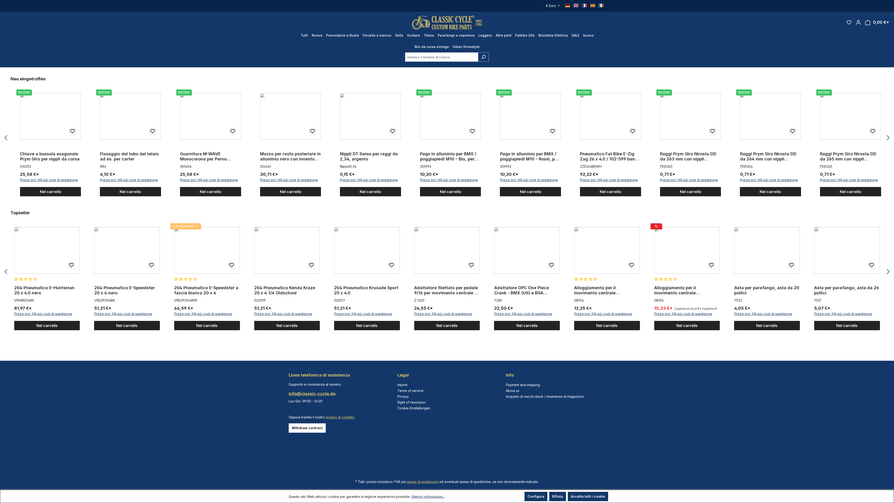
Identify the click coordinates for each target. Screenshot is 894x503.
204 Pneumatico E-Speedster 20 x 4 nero (124, 290)
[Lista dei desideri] (849, 22)
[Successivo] (888, 138)
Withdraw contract (307, 428)
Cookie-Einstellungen (413, 408)
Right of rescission (411, 402)
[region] (447, 138)
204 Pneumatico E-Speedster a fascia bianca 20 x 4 (206, 290)
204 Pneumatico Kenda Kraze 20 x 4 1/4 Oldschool (284, 290)
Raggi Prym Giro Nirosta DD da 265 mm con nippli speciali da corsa (848, 156)
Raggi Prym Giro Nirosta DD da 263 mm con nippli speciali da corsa (688, 156)
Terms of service (410, 391)
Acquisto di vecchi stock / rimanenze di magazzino (545, 396)
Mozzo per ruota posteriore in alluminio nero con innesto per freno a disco (290, 156)
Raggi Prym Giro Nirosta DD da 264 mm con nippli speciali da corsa (768, 156)
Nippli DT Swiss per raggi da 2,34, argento (369, 156)
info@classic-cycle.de (312, 393)
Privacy (403, 396)
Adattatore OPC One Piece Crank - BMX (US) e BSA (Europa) (521, 290)
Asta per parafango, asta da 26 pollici (846, 290)
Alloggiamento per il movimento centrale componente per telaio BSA (602, 290)
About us (512, 391)
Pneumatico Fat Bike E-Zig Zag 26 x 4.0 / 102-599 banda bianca (610, 156)
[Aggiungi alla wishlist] (72, 131)
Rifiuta (557, 496)
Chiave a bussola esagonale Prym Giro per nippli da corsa (50, 156)
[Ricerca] (483, 57)
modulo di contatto (340, 417)
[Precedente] (5, 138)
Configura (536, 496)
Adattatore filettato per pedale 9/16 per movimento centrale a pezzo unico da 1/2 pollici (446, 290)
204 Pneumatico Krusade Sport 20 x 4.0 (366, 290)
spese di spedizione (422, 482)
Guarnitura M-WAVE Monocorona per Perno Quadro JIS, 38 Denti (203, 156)
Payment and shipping (523, 385)
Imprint (402, 385)
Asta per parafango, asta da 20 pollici (766, 290)
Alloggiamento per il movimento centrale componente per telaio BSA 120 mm (686, 290)
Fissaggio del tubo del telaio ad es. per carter (129, 156)
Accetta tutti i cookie (588, 496)
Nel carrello (50, 191)
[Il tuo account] (858, 22)
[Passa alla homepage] (447, 22)
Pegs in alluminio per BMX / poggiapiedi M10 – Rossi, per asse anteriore (529, 156)
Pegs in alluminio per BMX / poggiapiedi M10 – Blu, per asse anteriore (448, 156)
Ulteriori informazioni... (428, 497)
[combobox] (441, 57)
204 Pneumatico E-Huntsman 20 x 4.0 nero (44, 290)
